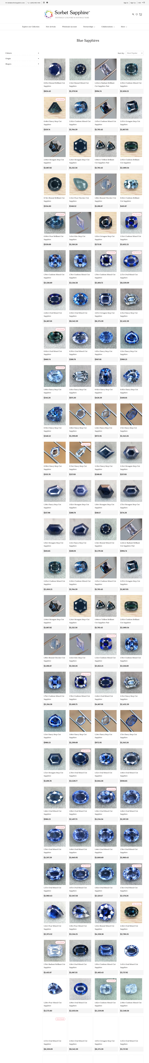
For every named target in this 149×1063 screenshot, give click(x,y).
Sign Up (133, 3)
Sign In (126, 3)
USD (139, 3)
